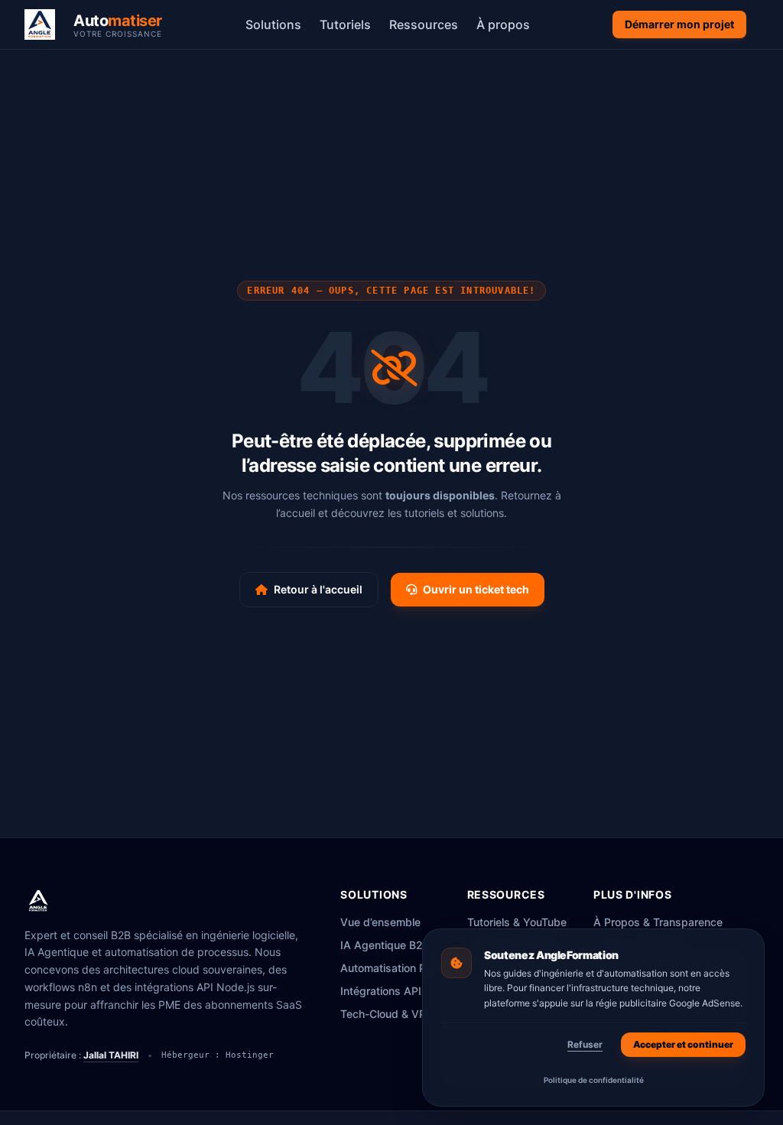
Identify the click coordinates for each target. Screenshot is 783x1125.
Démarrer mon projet (679, 24)
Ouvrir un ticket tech (476, 589)
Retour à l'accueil (318, 589)
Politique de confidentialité (594, 1079)
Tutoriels (345, 24)
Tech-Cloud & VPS (386, 1013)
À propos (503, 24)
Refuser (585, 1044)
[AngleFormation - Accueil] (38, 901)
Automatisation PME (391, 967)
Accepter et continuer (683, 1044)
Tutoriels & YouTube (517, 921)
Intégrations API (380, 990)
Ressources (423, 24)
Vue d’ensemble (380, 921)
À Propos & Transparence (658, 921)
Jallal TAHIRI (110, 1055)
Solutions (273, 24)
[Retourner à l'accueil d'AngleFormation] (44, 24)
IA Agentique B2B (385, 944)
